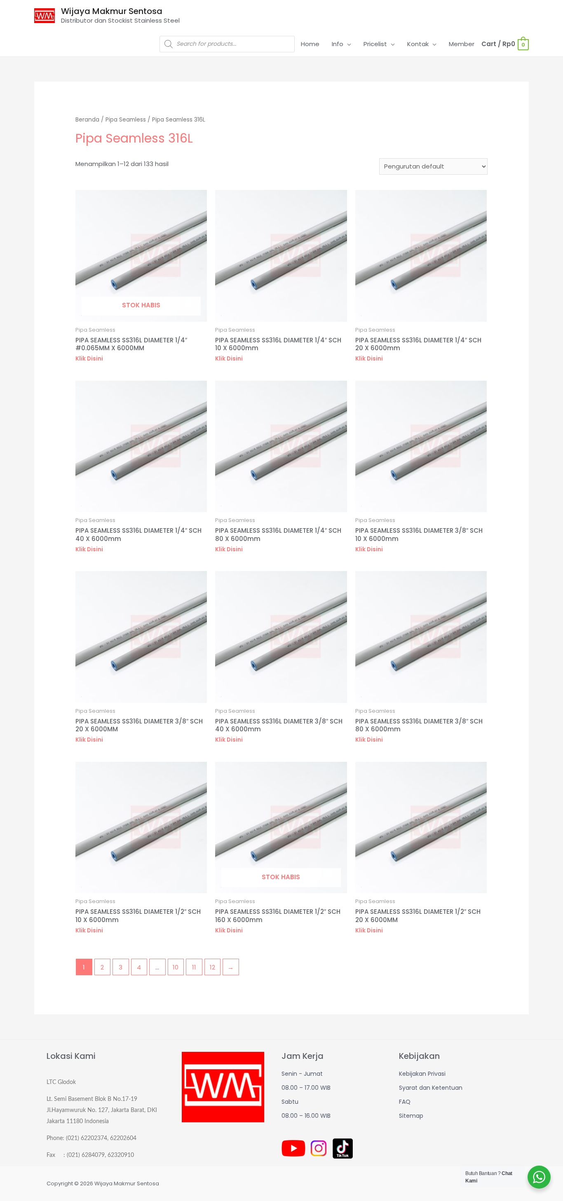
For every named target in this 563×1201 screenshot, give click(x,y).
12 (212, 967)
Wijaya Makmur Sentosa (111, 11)
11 (194, 967)
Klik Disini (89, 359)
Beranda (87, 120)
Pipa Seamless (126, 120)
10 (175, 967)
